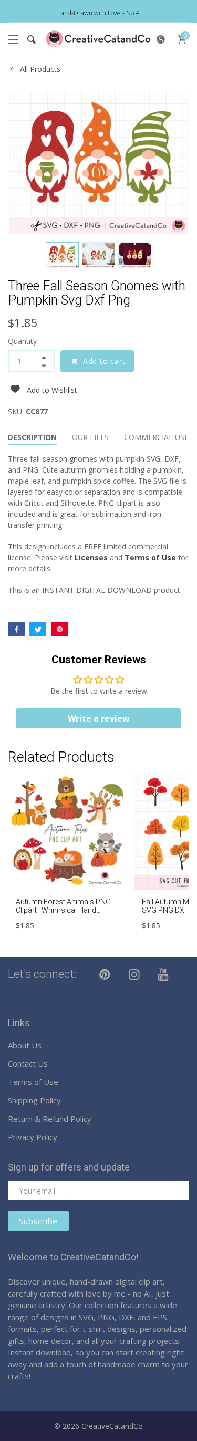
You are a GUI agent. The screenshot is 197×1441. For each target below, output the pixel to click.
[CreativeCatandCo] (98, 39)
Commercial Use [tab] (156, 437)
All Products (39, 69)
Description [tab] (32, 437)
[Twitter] (37, 629)
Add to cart (104, 361)
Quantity (22, 341)
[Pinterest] (59, 629)
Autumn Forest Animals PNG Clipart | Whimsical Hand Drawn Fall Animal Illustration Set (63, 914)
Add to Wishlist (52, 390)
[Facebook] (16, 629)
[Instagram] (134, 974)
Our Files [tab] (90, 437)
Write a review (99, 718)
